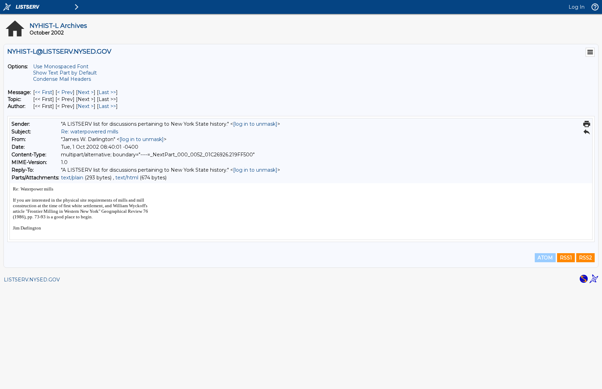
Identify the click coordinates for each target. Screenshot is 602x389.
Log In (577, 7)
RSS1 (566, 258)
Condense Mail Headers (62, 79)
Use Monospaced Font (60, 66)
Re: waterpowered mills (89, 132)
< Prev (65, 92)
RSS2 (585, 258)
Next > (86, 92)
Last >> (107, 92)
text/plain (72, 177)
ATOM (545, 258)
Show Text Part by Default (65, 73)
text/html (126, 177)
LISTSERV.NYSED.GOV (32, 280)
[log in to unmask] (255, 124)
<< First (43, 92)
